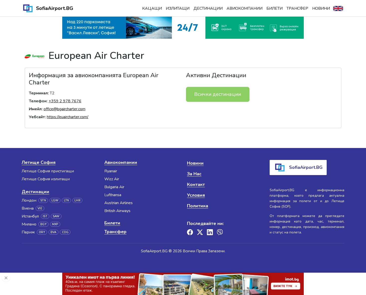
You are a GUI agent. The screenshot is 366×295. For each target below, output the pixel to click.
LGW (55, 200)
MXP (55, 224)
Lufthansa (112, 195)
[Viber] (220, 232)
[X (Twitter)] (200, 232)
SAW (56, 216)
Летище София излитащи (46, 179)
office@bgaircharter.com (64, 109)
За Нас (194, 174)
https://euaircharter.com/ (67, 117)
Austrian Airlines (118, 203)
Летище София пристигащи (48, 171)
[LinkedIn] (210, 232)
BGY (43, 224)
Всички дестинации (217, 94)
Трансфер (297, 8)
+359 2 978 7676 (65, 101)
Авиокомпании (244, 8)
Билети (274, 8)
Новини (321, 8)
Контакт (196, 184)
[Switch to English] (338, 8)
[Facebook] (190, 232)
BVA (54, 232)
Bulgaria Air (114, 187)
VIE (40, 208)
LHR (77, 200)
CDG (65, 232)
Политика (197, 206)
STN (43, 200)
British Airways (117, 211)
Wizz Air (111, 179)
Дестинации (208, 8)
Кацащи (152, 8)
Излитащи (177, 8)
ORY (42, 232)
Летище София (39, 162)
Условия (196, 195)
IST (45, 216)
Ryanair (110, 171)
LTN (66, 200)
